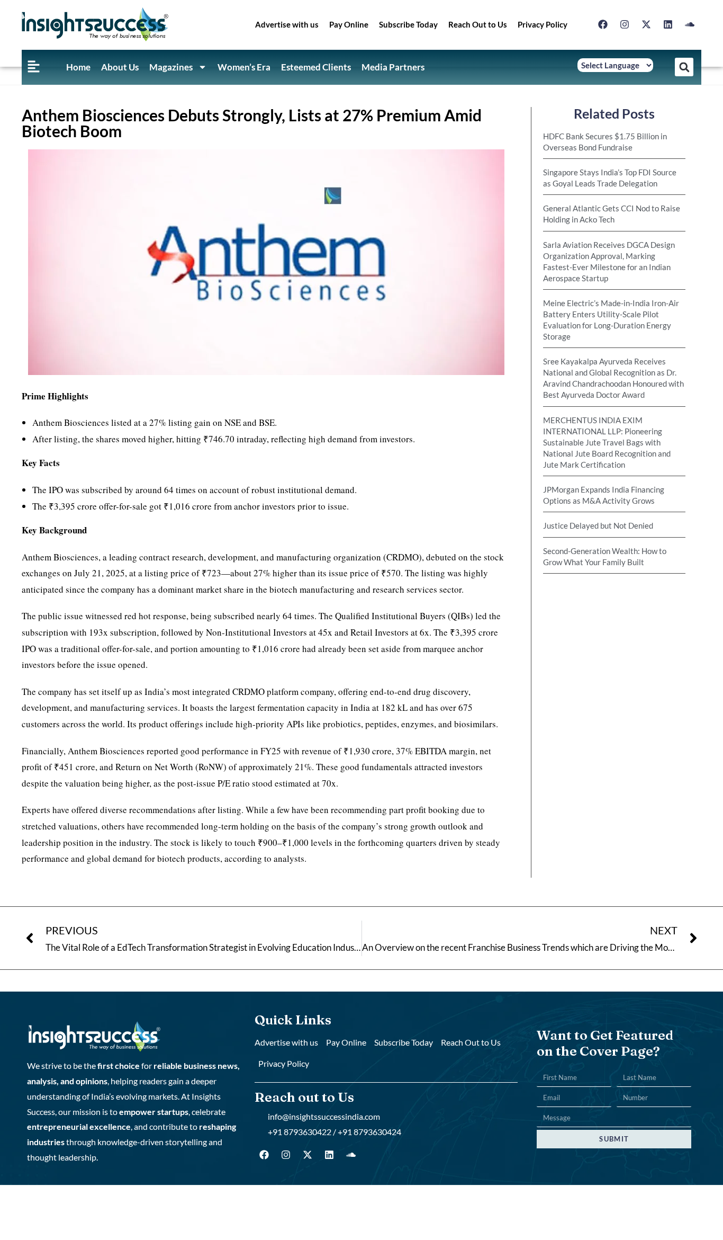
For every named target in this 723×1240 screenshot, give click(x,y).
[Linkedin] (667, 24)
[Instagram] (624, 24)
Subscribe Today (408, 24)
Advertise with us (287, 24)
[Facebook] (602, 24)
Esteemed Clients (316, 67)
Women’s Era (244, 67)
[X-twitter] (646, 24)
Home (78, 67)
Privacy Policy (542, 24)
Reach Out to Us (477, 24)
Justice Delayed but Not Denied (598, 525)
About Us (120, 67)
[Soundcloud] (689, 24)
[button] (684, 67)
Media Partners (393, 67)
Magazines (171, 67)
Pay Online (348, 24)
